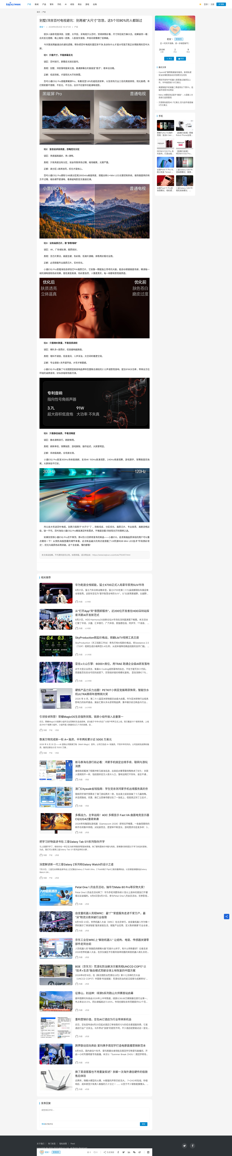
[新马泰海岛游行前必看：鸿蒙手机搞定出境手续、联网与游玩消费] (56, 770)
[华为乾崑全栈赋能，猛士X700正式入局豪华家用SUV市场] (56, 593)
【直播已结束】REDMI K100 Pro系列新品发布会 (184, 152)
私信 (182, 59)
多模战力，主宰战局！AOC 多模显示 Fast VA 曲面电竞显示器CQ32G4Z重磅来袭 (112, 817)
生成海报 (110, 1152)
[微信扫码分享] (134, 1152)
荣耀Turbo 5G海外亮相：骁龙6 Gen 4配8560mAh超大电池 (165, 134)
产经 (29, 4)
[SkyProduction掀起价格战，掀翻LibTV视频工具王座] (56, 646)
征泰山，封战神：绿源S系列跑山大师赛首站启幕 (104, 993)
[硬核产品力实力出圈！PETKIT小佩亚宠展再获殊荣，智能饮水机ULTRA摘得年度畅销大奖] (56, 698)
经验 (72, 4)
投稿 (222, 4)
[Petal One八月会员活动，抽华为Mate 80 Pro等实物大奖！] (56, 895)
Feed (73, 1143)
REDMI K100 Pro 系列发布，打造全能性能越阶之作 (165, 152)
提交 (143, 1124)
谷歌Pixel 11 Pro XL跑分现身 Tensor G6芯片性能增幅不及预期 (165, 170)
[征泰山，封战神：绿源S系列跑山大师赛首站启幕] (56, 1001)
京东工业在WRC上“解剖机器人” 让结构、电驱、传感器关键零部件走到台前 (112, 941)
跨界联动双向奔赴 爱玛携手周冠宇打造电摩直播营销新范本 (110, 1045)
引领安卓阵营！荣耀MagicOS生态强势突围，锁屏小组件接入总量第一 (81, 716)
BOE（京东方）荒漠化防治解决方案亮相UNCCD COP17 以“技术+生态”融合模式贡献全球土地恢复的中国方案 (110, 968)
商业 (80, 4)
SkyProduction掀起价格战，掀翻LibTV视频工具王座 (107, 637)
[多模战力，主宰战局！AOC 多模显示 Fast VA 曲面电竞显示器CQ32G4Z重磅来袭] (56, 823)
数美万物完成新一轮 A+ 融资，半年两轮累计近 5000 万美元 (75, 739)
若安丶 (42, 27)
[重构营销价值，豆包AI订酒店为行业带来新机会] (56, 1027)
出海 (95, 4)
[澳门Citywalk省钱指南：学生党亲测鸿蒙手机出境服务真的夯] (56, 797)
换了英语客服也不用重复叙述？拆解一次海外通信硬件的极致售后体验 (111, 1073)
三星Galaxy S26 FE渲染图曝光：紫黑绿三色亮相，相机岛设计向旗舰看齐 (184, 170)
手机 (59, 4)
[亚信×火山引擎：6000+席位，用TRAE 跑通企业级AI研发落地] (56, 672)
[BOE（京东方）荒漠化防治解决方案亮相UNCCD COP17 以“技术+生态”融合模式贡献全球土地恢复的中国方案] (56, 975)
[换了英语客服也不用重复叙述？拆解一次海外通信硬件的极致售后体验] (56, 1080)
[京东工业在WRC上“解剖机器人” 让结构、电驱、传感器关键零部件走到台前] (56, 948)
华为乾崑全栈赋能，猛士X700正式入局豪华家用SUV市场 (109, 585)
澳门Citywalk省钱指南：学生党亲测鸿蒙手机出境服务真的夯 (111, 788)
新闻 (37, 4)
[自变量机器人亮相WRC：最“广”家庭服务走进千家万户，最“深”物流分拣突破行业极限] (56, 921)
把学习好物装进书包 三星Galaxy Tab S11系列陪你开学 (72, 841)
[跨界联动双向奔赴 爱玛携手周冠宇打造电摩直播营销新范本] (56, 1054)
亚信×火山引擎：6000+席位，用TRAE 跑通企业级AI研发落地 (112, 664)
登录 (206, 4)
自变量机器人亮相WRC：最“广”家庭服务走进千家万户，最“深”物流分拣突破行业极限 (110, 915)
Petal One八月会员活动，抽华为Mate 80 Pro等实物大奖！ (110, 887)
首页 (38, 12)
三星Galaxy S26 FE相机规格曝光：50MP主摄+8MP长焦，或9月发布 (184, 189)
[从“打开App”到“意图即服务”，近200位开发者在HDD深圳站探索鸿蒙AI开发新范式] (56, 619)
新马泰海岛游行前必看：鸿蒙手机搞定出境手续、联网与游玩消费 (111, 764)
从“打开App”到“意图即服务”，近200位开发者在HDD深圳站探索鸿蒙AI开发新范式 (112, 613)
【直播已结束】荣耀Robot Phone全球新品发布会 (184, 134)
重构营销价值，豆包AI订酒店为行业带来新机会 (103, 1019)
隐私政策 (63, 1143)
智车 (52, 4)
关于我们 (40, 1143)
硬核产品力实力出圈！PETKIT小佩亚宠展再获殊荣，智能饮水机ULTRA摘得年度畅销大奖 (112, 692)
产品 (44, 4)
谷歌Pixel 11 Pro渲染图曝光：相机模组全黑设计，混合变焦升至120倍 (165, 189)
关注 (170, 59)
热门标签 (52, 1143)
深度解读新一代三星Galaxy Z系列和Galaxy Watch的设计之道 (76, 864)
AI (66, 4)
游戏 (87, 4)
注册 (212, 4)
